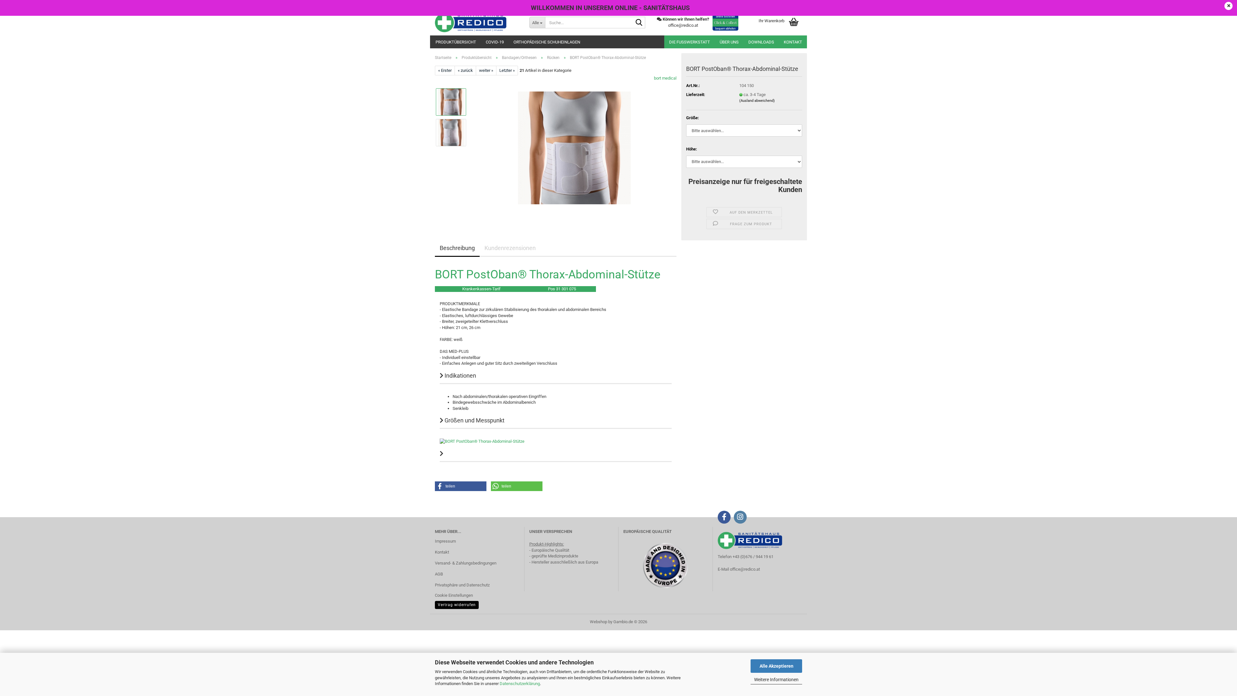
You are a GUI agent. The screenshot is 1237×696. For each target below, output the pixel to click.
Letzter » (507, 70)
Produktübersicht (456, 42)
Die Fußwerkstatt (689, 42)
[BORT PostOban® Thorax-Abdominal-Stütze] (574, 147)
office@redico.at (745, 569)
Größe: (692, 117)
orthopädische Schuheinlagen (546, 42)
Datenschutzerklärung (520, 683)
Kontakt (793, 42)
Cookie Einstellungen (454, 595)
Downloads (761, 42)
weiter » (486, 70)
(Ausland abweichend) (757, 101)
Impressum (445, 541)
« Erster (445, 70)
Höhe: (691, 149)
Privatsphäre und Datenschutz (462, 585)
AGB (439, 574)
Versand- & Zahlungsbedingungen (465, 563)
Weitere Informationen (776, 679)
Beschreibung (457, 248)
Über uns (729, 42)
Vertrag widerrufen (457, 605)
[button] (460, 486)
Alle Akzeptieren (776, 666)
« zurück (465, 70)
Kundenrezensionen (510, 248)
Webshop (598, 621)
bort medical (665, 78)
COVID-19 (495, 42)
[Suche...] (639, 23)
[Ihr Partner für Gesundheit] (477, 22)
